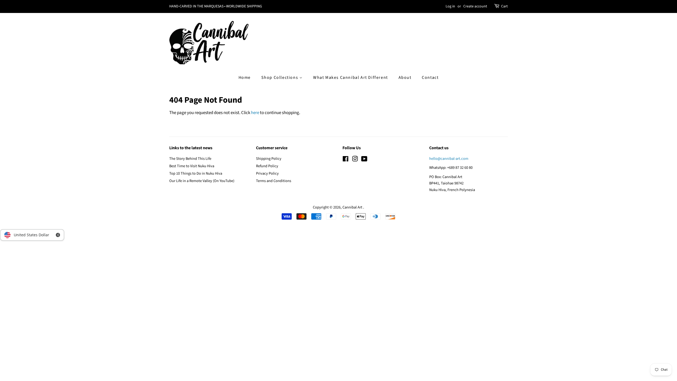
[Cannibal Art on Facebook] (345, 160)
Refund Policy (267, 166)
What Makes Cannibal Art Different (350, 77)
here (255, 113)
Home (245, 77)
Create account (475, 6)
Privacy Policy (267, 173)
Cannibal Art (352, 207)
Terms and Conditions (273, 181)
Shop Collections (280, 77)
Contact (430, 77)
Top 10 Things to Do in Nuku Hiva (195, 173)
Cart (504, 6)
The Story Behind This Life (190, 158)
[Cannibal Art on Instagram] (355, 160)
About (405, 77)
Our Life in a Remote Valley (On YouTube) (201, 181)
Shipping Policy (268, 158)
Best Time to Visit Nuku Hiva (191, 166)
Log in (450, 6)
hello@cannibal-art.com (448, 158)
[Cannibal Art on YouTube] (364, 160)
